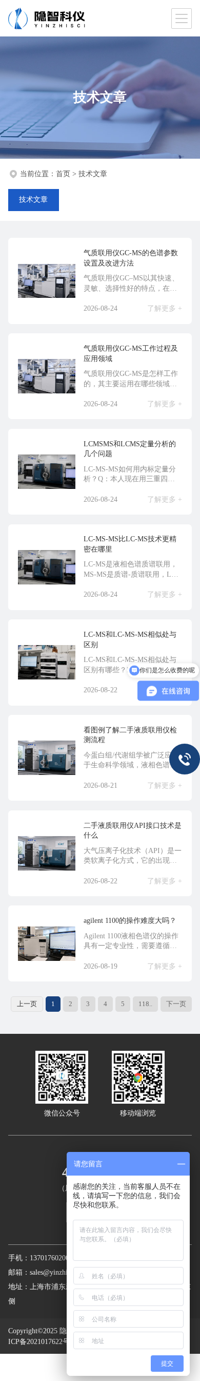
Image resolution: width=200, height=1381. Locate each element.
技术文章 (92, 174)
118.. (145, 1004)
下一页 (176, 1004)
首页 (63, 174)
